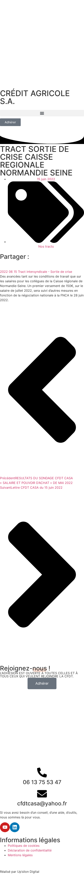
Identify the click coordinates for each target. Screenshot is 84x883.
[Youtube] (5, 827)
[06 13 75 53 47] (42, 772)
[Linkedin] (15, 827)
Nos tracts (46, 246)
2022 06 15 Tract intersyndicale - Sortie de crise (36, 272)
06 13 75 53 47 (42, 782)
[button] (42, 113)
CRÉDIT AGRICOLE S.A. (35, 97)
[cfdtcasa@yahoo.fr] (42, 794)
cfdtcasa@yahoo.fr (42, 803)
